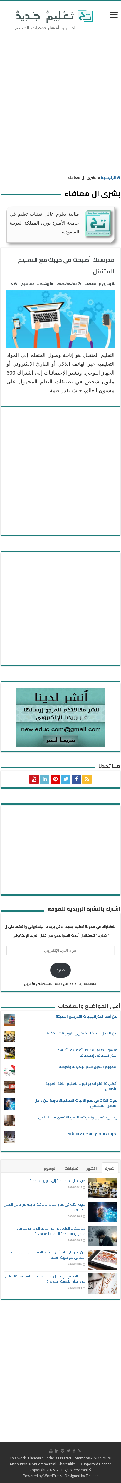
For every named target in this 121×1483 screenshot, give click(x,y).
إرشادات (42, 283)
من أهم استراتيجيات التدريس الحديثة (86, 1016)
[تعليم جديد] (53, 20)
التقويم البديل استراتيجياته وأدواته (88, 1066)
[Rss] (87, 779)
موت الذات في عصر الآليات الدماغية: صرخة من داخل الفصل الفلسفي (75, 1103)
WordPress (52, 1475)
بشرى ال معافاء (98, 283)
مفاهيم (28, 283)
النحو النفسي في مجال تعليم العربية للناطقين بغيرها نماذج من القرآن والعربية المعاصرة (45, 1279)
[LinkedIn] (44, 779)
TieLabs (92, 1475)
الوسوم (50, 1168)
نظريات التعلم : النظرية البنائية (92, 1134)
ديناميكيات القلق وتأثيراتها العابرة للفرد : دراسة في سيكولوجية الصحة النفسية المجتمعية (51, 1231)
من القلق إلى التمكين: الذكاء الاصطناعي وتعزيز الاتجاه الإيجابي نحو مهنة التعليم (47, 1255)
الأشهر (92, 1168)
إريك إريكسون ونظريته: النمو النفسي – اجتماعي (77, 1117)
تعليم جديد (102, 1457)
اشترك (61, 970)
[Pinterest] (55, 779)
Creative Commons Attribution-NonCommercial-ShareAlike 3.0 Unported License (60, 1460)
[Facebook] (76, 779)
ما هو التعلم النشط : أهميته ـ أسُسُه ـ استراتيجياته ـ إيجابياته (86, 1053)
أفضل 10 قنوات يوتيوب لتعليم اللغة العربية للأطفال (81, 1086)
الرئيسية (109, 177)
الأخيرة (110, 1168)
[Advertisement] (60, 100)
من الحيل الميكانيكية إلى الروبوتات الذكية (82, 1033)
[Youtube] (34, 779)
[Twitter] (65, 779)
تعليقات (71, 1168)
